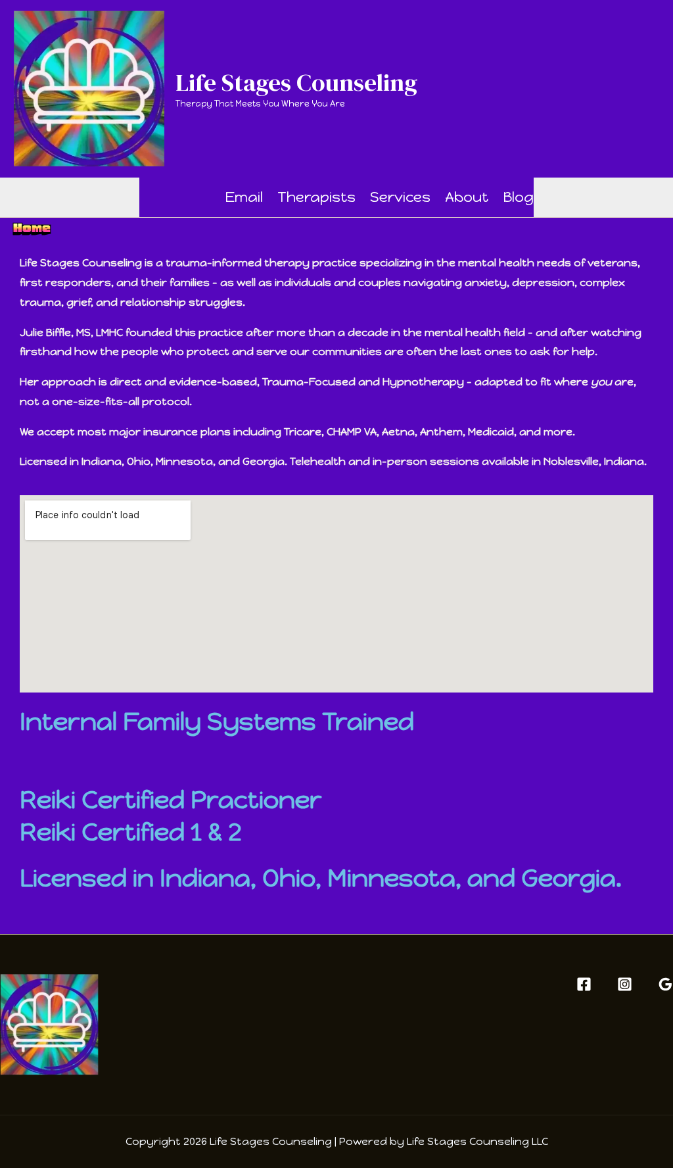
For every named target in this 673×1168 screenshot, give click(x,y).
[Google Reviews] (665, 984)
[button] (202, 197)
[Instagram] (624, 984)
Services (400, 197)
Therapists (316, 197)
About (466, 197)
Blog (518, 197)
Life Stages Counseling (296, 82)
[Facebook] (584, 984)
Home (174, 197)
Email (244, 197)
